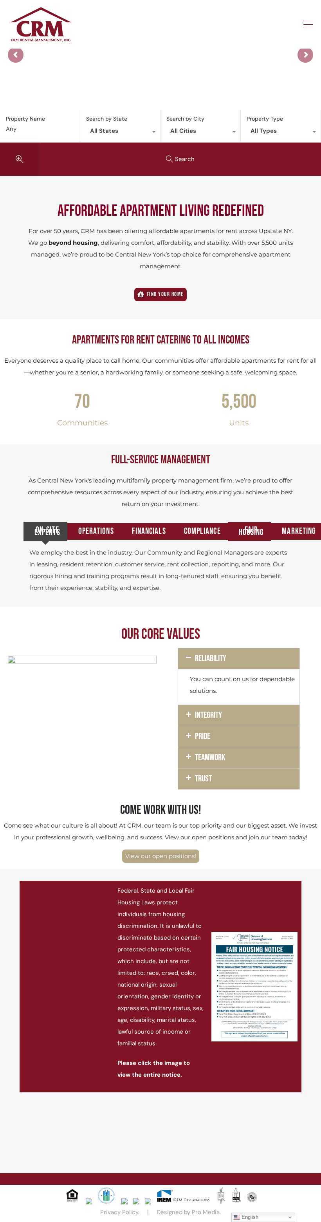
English (249, 1217)
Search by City (185, 118)
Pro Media (206, 1212)
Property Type (265, 118)
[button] (238, 658)
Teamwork (210, 757)
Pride (202, 736)
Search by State (106, 118)
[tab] (45, 531)
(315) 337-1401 (279, 24)
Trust (203, 778)
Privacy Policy (119, 1212)
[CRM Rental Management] (41, 39)
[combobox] (120, 132)
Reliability (210, 658)
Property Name (25, 119)
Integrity (208, 715)
